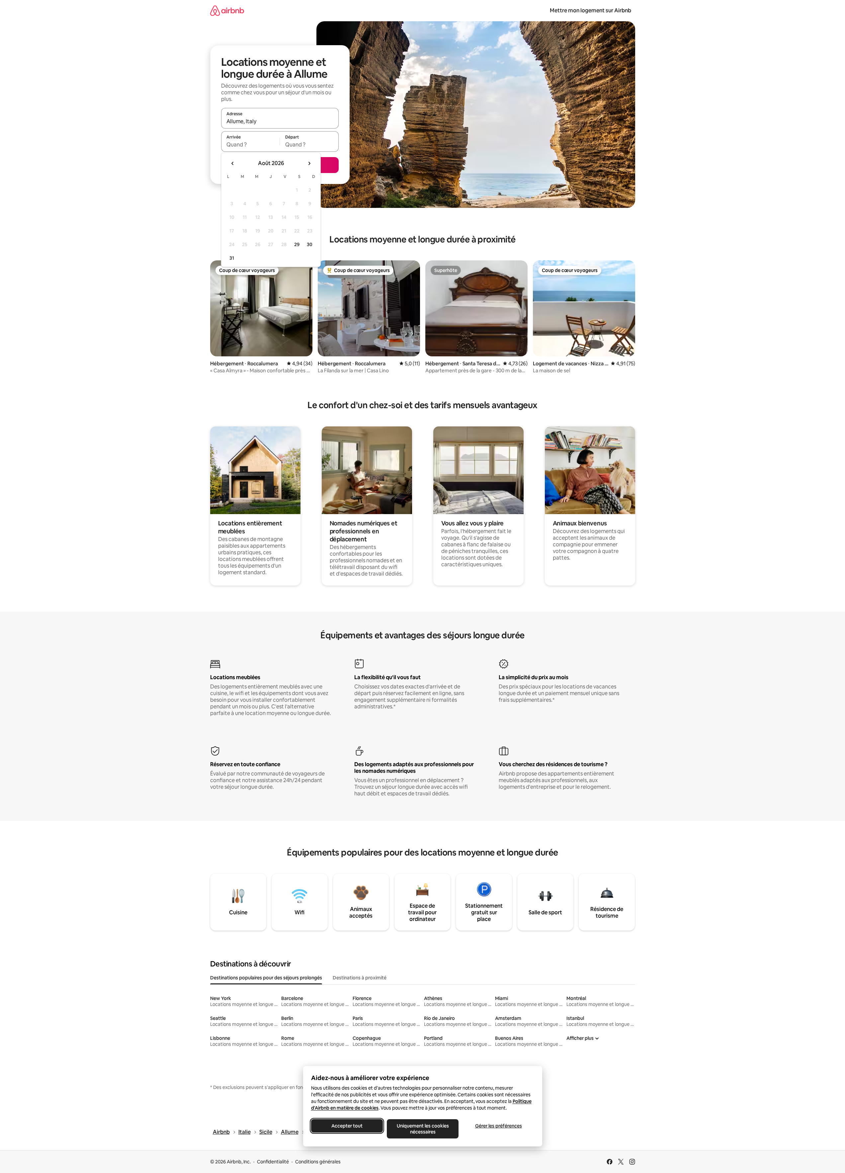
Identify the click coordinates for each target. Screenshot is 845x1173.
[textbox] (250, 144)
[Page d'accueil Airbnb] (227, 10)
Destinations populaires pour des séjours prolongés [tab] (266, 978)
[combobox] (279, 121)
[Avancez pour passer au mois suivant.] (309, 163)
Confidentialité (273, 1162)
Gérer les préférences (498, 1126)
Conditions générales (318, 1162)
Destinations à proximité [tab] (359, 978)
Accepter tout (347, 1126)
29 (296, 244)
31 (231, 258)
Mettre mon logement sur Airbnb (590, 10)
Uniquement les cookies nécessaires (422, 1129)
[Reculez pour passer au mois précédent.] (233, 163)
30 (309, 244)
